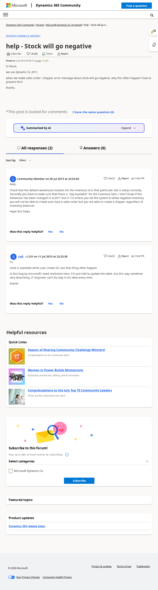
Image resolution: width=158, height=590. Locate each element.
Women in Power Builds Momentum (55, 370)
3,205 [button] (46, 60)
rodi (39, 60)
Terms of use (124, 566)
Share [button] (49, 53)
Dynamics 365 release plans (27, 526)
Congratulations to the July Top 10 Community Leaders (70, 390)
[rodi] (13, 257)
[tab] (35, 149)
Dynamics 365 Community (58, 5)
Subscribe (79, 480)
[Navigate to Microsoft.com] (16, 5)
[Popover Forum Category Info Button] (67, 454)
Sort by (11, 160)
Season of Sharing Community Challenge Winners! (66, 350)
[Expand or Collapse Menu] (5, 15)
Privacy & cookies (102, 566)
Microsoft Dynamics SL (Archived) (64, 25)
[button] (136, 6)
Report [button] (64, 53)
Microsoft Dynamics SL (28, 471)
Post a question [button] (136, 6)
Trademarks (143, 566)
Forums (40, 25)
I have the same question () (93, 112)
